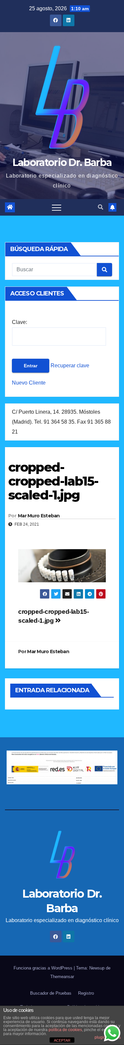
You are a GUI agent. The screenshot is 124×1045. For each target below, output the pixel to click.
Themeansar (62, 976)
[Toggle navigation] (56, 207)
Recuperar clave (69, 365)
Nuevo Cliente (29, 383)
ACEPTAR (62, 1040)
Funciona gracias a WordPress (44, 968)
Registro (86, 993)
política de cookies (65, 1029)
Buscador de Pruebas (50, 993)
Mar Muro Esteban (39, 516)
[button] (100, 207)
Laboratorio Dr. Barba (62, 162)
